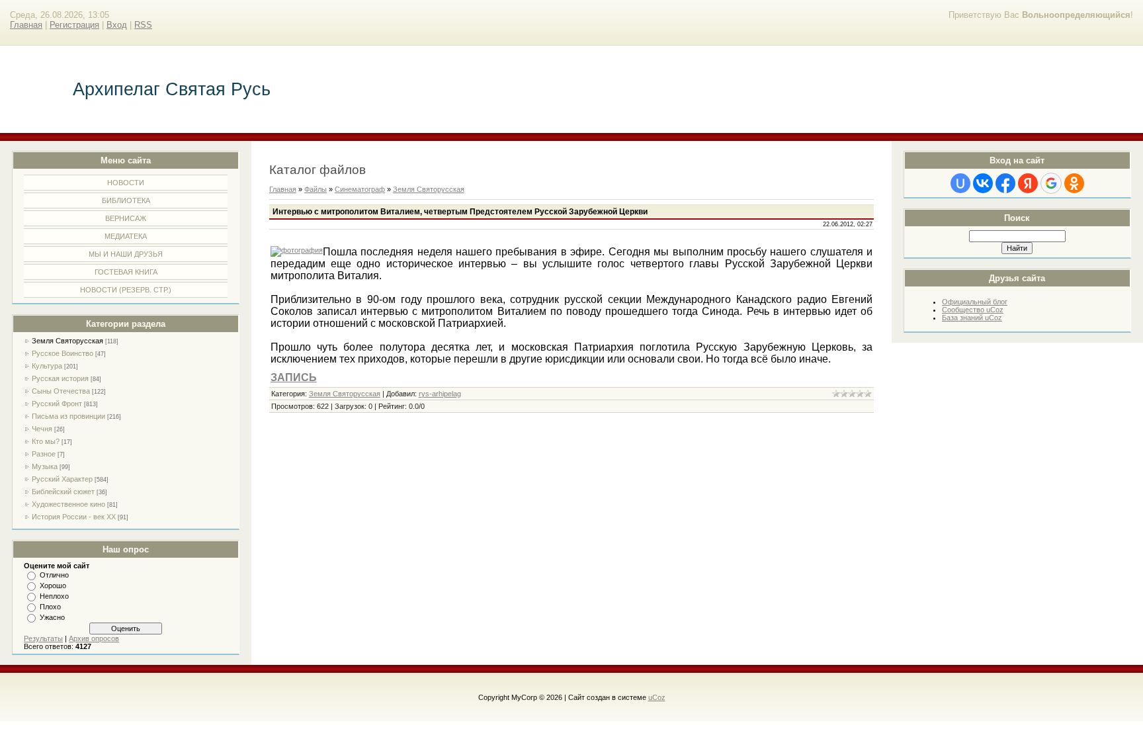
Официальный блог (974, 302)
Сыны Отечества (61, 391)
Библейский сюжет (63, 492)
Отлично (54, 575)
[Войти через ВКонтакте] (983, 183)
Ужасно (52, 617)
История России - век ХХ (74, 517)
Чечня (42, 429)
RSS (143, 25)
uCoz (656, 697)
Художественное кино (68, 504)
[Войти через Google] (1051, 183)
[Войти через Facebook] (1005, 183)
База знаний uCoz (972, 318)
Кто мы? (46, 441)
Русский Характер (62, 479)
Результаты (43, 638)
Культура (47, 366)
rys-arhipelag (440, 394)
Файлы (315, 189)
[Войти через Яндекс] (1028, 183)
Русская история (60, 378)
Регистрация (74, 25)
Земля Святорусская (67, 341)
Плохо (50, 607)
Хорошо (53, 585)
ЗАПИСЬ (294, 377)
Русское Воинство (62, 353)
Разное (44, 454)
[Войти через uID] (960, 183)
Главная (26, 25)
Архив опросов (94, 638)
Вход (116, 25)
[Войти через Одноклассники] (1074, 183)
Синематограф (360, 189)
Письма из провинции (68, 416)
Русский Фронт (57, 404)
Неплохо (54, 596)
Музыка (45, 466)
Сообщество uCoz (972, 310)
